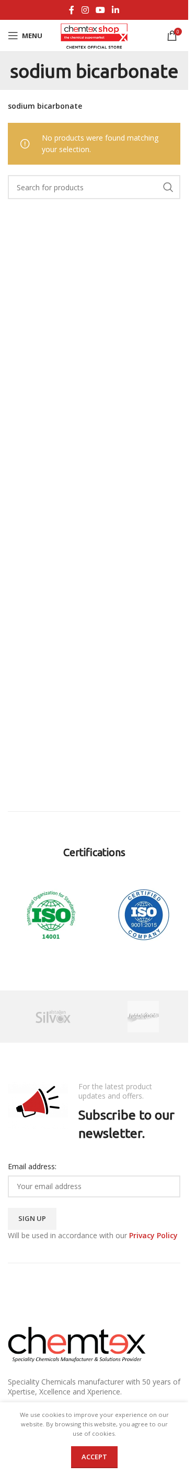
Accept (94, 1456)
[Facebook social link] (71, 10)
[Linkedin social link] (116, 10)
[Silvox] (53, 1016)
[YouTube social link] (100, 10)
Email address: (32, 1166)
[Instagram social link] (85, 10)
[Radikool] (143, 1016)
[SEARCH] (168, 187)
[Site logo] (94, 35)
